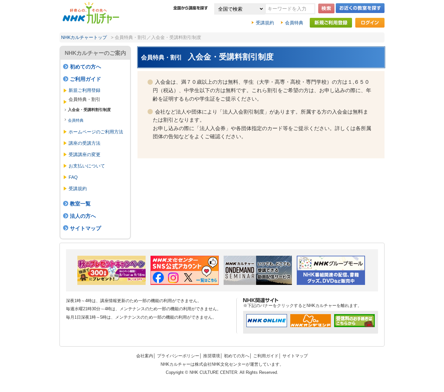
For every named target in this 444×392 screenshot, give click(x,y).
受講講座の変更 (84, 154)
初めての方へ (85, 66)
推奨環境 (211, 356)
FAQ (73, 177)
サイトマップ (85, 228)
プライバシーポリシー (178, 356)
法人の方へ (83, 216)
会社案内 (144, 356)
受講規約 (265, 22)
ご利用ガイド (85, 79)
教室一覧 (80, 203)
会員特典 (294, 22)
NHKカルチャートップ (84, 37)
